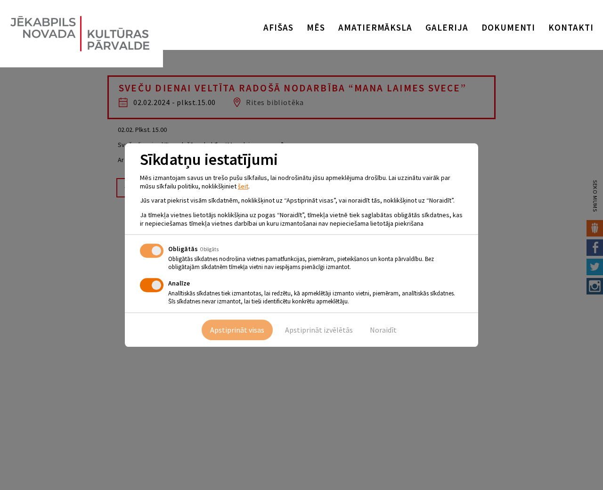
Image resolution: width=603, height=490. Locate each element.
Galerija (446, 27)
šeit (243, 186)
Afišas (278, 27)
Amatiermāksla (375, 27)
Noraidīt (383, 330)
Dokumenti (508, 27)
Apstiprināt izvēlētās (319, 330)
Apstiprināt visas (237, 330)
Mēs (316, 27)
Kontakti (571, 27)
